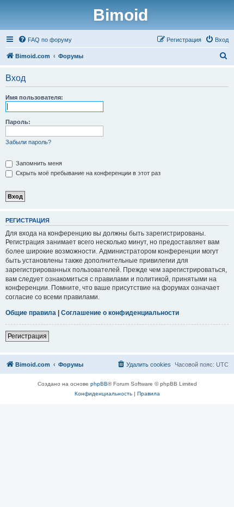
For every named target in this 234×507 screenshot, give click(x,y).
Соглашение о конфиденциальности (120, 313)
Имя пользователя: (34, 97)
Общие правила (30, 313)
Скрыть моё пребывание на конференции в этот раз (87, 173)
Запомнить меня (38, 163)
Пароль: (17, 122)
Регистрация (27, 336)
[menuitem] (45, 39)
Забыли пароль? (28, 142)
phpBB (99, 384)
